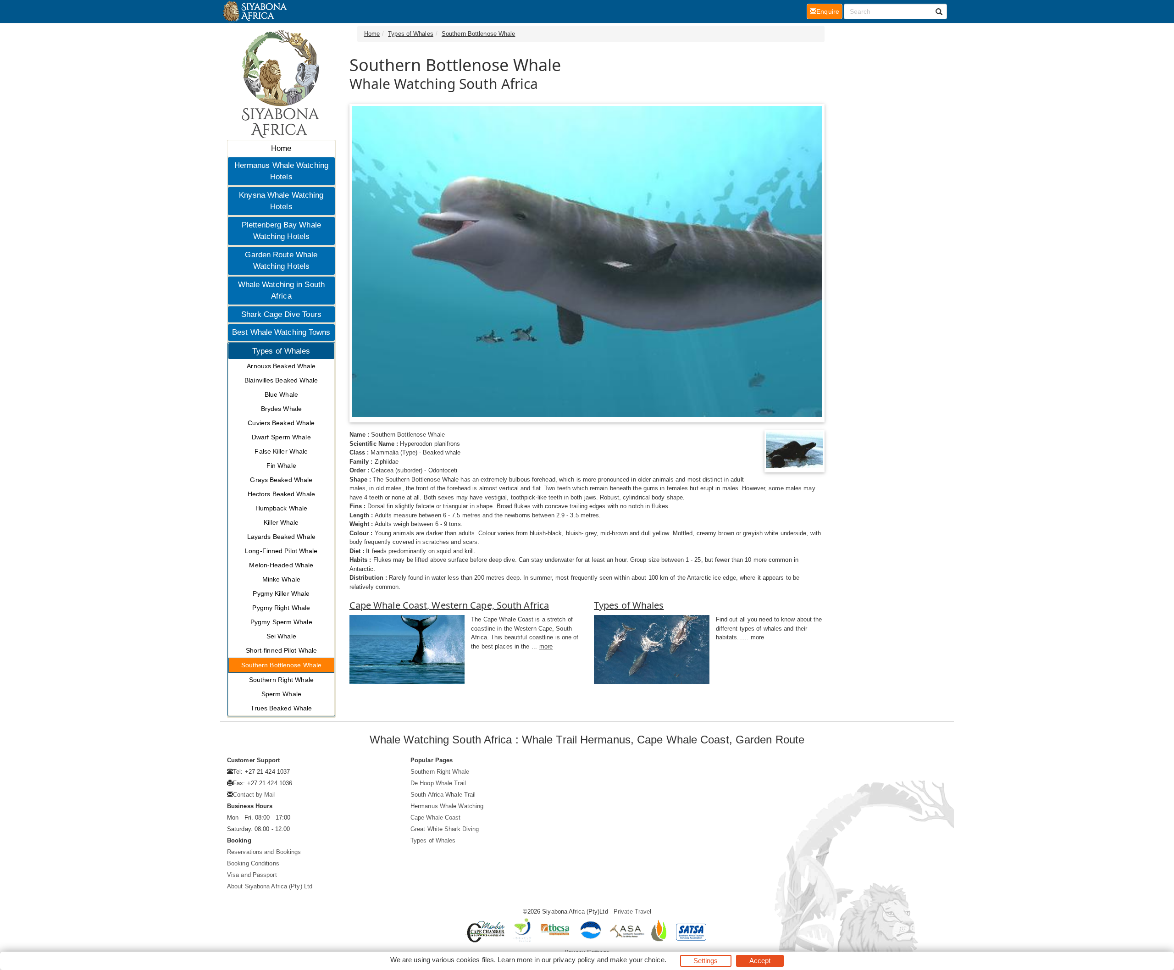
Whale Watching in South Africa (281, 290)
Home (281, 148)
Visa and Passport (252, 874)
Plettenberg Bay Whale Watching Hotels (281, 231)
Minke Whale (281, 579)
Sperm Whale (281, 694)
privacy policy (574, 960)
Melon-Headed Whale (281, 565)
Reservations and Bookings (264, 851)
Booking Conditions (253, 863)
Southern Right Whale (281, 679)
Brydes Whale (281, 408)
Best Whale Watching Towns (281, 332)
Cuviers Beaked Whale (281, 423)
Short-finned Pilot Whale (281, 650)
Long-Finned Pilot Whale (281, 550)
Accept (760, 960)
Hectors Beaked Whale (281, 494)
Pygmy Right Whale (281, 607)
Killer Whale (281, 522)
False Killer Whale (281, 451)
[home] (254, 11)
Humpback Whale (281, 508)
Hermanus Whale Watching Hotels (281, 171)
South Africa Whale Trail (443, 794)
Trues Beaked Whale (281, 708)
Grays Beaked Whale (281, 479)
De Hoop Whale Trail (438, 783)
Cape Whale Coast (435, 817)
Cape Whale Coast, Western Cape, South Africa (449, 605)
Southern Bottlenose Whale (281, 665)
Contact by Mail (254, 794)
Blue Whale (281, 394)
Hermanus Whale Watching (446, 806)
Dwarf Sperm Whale (281, 437)
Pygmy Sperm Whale (281, 622)
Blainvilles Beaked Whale (281, 380)
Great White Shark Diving (444, 829)
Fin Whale (281, 465)
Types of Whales (281, 351)
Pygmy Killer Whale (281, 593)
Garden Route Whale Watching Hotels (281, 260)
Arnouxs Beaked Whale (281, 366)
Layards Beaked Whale (281, 536)
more (546, 646)
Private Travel (632, 911)
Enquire (829, 11)
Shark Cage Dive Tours (281, 314)
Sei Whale (281, 636)
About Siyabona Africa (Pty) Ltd (269, 886)
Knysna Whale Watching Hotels (281, 201)
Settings (705, 960)
